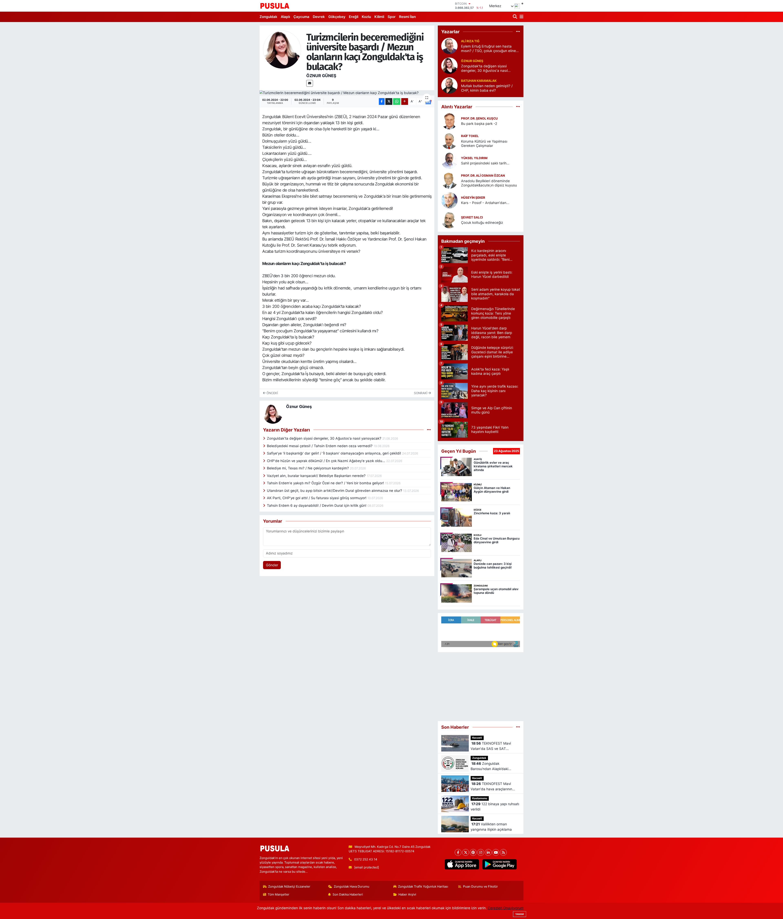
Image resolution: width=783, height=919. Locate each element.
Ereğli (353, 17)
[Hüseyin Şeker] (449, 200)
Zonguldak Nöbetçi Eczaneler (289, 886)
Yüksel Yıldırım (474, 158)
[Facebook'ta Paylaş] (382, 101)
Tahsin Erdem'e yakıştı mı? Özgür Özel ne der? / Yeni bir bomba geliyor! (326, 483)
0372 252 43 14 (365, 859)
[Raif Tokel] (449, 141)
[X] (465, 852)
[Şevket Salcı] (449, 220)
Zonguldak (268, 17)
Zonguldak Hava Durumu (351, 886)
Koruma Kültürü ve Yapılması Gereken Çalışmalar (484, 143)
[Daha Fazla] (404, 101)
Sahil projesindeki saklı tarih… (485, 163)
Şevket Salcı (472, 217)
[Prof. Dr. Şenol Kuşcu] (449, 121)
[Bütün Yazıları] (429, 430)
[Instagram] (480, 852)
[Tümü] (518, 31)
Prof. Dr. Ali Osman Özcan (483, 175)
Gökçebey (336, 17)
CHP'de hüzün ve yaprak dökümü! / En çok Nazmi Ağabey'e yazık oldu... (326, 461)
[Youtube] (495, 852)
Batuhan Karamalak (479, 81)
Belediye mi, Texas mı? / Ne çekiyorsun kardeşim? (308, 468)
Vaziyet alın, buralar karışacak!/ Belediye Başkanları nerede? (317, 476)
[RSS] (503, 852)
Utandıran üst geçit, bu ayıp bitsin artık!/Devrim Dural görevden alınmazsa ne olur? (335, 491)
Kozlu (366, 17)
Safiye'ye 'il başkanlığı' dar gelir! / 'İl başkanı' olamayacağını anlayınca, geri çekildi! (334, 453)
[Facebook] (458, 852)
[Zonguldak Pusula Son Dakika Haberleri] (275, 6)
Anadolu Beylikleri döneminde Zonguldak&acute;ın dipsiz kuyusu (489, 183)
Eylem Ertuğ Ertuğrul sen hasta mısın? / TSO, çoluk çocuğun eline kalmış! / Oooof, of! (488, 48)
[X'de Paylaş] (388, 101)
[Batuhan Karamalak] (449, 85)
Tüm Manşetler (278, 894)
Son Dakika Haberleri (348, 894)
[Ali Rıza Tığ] (449, 46)
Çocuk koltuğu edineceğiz (482, 223)
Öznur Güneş (321, 75)
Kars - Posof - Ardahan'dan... (485, 203)
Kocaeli (477, 737)
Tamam (519, 914)
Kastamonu (479, 798)
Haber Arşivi (407, 894)
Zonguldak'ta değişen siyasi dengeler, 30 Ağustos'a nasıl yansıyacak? (324, 438)
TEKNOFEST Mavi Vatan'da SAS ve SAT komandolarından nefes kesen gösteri (491, 746)
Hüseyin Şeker (473, 198)
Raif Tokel (470, 136)
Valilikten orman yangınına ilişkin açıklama (491, 826)
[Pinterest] (473, 852)
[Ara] (515, 16)
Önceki (272, 393)
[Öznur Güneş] (282, 49)
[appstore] (462, 864)
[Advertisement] (480, 685)
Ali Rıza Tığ (470, 41)
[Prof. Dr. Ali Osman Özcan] (449, 180)
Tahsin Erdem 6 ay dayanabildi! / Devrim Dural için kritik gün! (317, 505)
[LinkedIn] (488, 852)
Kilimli (379, 17)
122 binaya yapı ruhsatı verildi (495, 806)
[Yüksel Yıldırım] (449, 160)
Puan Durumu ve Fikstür (480, 886)
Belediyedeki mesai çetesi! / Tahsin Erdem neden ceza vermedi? (320, 446)
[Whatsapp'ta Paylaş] (396, 101)
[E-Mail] (309, 83)
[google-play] (499, 864)
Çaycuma (301, 17)
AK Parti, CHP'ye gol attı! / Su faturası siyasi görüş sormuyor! (317, 498)
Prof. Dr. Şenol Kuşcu (479, 118)
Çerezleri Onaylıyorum (506, 908)
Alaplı (285, 17)
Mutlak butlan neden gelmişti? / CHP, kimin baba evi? (487, 88)
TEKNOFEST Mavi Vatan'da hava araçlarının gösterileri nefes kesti (491, 787)
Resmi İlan (407, 17)
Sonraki (421, 393)
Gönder (272, 565)
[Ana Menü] (521, 16)
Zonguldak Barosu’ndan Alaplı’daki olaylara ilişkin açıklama (490, 767)
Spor (392, 17)
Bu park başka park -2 (479, 124)
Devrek (319, 17)
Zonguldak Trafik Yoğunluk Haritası (423, 886)
